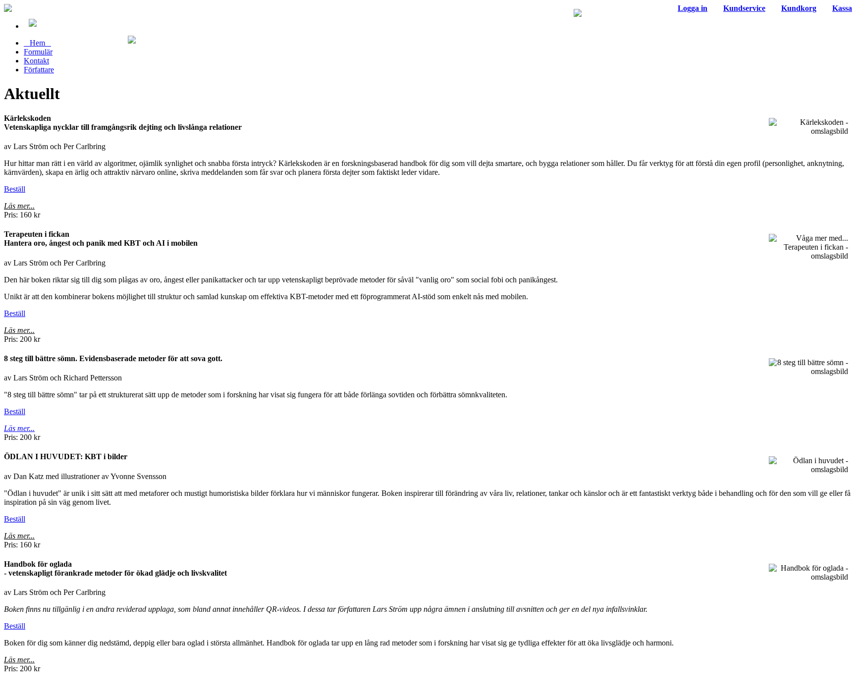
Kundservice (744, 8)
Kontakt (36, 60)
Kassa (842, 8)
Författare (39, 69)
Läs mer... (19, 206)
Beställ (14, 189)
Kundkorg (798, 8)
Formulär (38, 52)
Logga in (692, 8)
